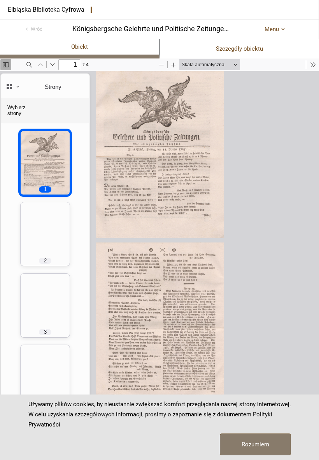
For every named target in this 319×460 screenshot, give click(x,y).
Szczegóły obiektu (239, 48)
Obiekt (79, 46)
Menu (272, 29)
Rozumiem (255, 444)
